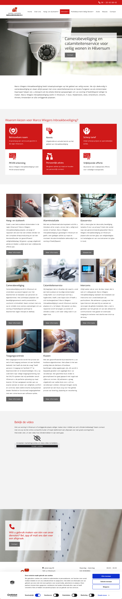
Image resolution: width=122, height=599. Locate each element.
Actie (98, 12)
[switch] (56, 595)
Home (30, 12)
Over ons (37, 12)
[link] (50, 11)
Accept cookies (37, 446)
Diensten (64, 12)
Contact (113, 12)
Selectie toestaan (106, 581)
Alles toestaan (106, 576)
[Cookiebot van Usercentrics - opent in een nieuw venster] (12, 595)
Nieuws (104, 12)
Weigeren (106, 587)
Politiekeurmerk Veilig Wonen (81, 12)
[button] (70, 55)
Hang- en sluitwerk (50, 12)
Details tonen (102, 595)
